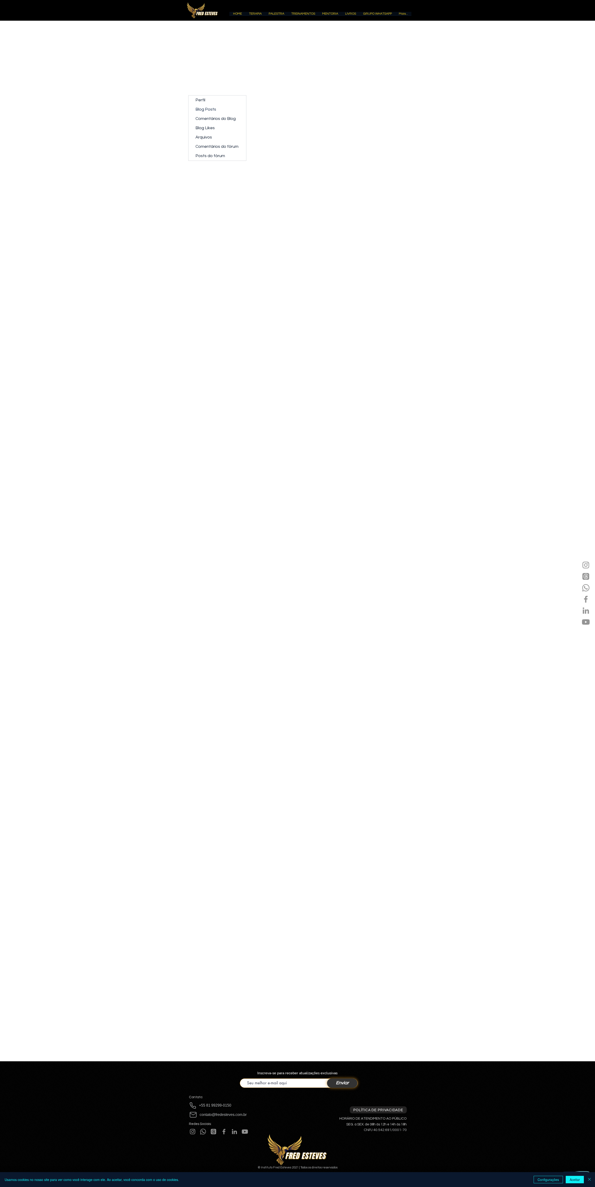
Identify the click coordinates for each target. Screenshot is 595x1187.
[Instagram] (585, 565)
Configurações (548, 1179)
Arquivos (203, 137)
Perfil (200, 100)
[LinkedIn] (585, 610)
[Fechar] (589, 1179)
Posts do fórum (210, 156)
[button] (255, 15)
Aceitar (575, 1179)
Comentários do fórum (216, 146)
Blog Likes (205, 128)
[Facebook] (585, 599)
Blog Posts (205, 109)
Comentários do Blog (215, 118)
